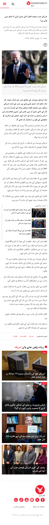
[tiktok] (21, 500)
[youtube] (27, 500)
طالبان (15, 336)
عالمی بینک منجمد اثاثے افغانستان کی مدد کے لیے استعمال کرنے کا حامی (17, 211)
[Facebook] (43, 500)
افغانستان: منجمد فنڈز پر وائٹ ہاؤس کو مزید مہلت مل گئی (18, 222)
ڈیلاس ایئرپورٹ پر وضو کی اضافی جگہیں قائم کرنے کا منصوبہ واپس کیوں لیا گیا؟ (25, 406)
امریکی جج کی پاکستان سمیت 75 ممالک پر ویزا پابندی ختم (25, 375)
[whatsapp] (16, 500)
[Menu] (4, 4)
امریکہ (31, 336)
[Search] (13, 4)
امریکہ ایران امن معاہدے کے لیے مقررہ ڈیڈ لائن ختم (25, 438)
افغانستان (23, 336)
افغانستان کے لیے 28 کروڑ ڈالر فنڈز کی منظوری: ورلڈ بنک (18, 232)
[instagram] (32, 500)
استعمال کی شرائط (39, 506)
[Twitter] (37, 500)
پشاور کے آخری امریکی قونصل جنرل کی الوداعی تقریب (27, 469)
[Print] (45, 45)
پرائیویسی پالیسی (18, 506)
